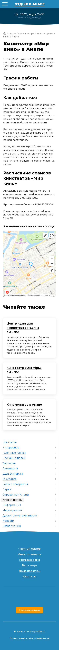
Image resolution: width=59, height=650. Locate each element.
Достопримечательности (19, 515)
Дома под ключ (29, 571)
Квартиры (29, 576)
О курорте (9, 478)
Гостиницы (29, 565)
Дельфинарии (12, 473)
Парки (6, 489)
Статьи (12, 33)
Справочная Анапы (15, 494)
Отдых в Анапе (29, 4)
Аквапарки (10, 468)
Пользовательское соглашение (29, 638)
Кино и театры (12, 499)
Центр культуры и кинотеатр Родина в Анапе (23, 328)
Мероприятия (12, 510)
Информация (11, 505)
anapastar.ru (37, 631)
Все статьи (9, 442)
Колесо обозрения (15, 484)
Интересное (10, 447)
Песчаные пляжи (14, 458)
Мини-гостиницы (30, 554)
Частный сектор (29, 548)
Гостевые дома (29, 559)
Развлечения (11, 526)
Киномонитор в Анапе (24, 404)
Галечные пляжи (14, 452)
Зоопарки (9, 463)
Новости (8, 520)
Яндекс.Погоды (34, 18)
